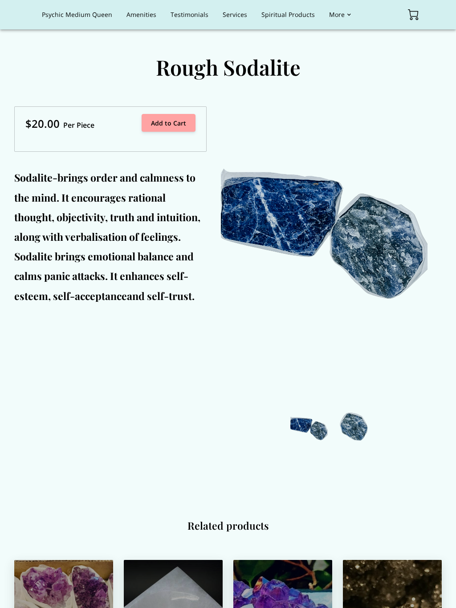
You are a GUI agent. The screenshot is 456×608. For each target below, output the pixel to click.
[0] (413, 14)
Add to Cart (168, 123)
